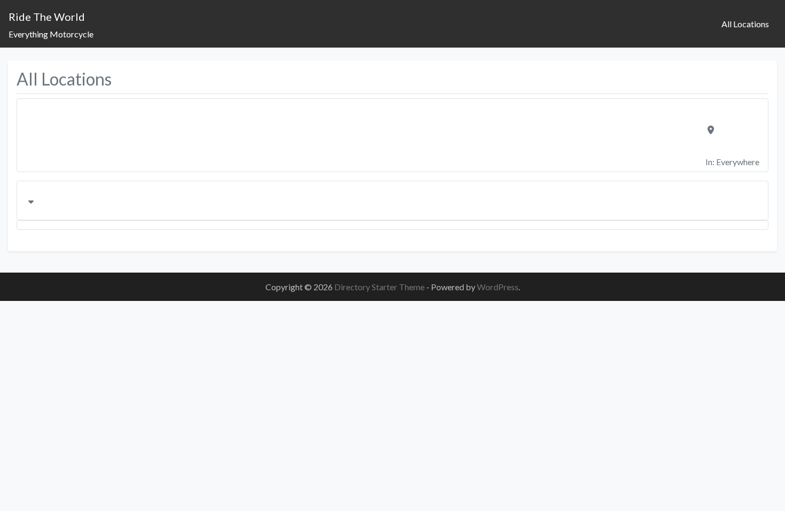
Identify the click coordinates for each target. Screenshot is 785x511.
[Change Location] (392, 200)
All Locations (745, 24)
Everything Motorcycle (51, 34)
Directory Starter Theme (380, 287)
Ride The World (47, 16)
